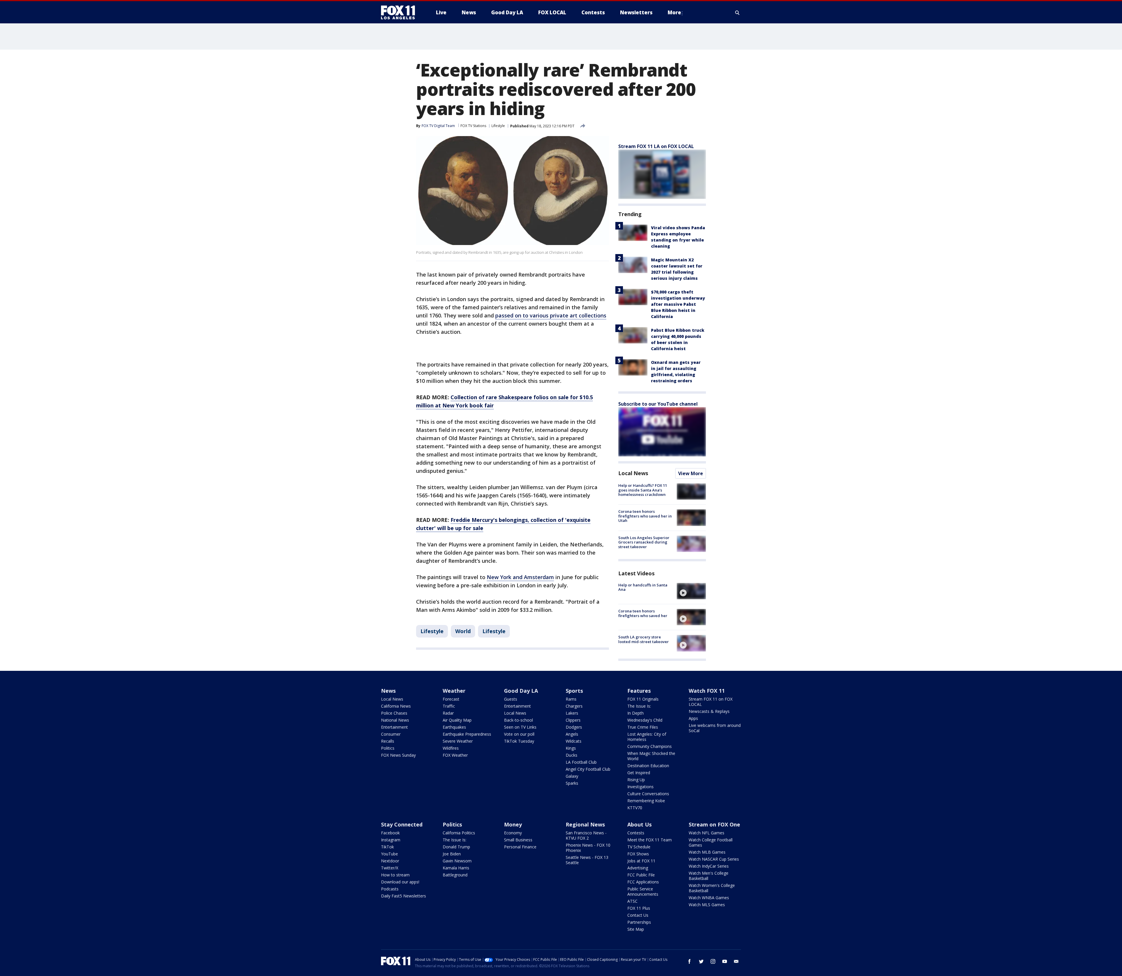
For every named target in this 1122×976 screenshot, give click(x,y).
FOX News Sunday (398, 755)
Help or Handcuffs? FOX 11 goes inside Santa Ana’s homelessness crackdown (642, 490)
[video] (691, 591)
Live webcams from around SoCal (715, 728)
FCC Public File (641, 875)
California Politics (459, 833)
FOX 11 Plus (638, 908)
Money (513, 824)
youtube (724, 961)
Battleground (455, 875)
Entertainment (394, 727)
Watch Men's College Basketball (708, 875)
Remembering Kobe (646, 800)
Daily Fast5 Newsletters (403, 896)
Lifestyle (498, 125)
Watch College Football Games (711, 842)
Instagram (390, 840)
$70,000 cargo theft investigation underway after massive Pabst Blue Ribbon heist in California (678, 304)
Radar (448, 713)
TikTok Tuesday (519, 741)
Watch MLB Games (707, 852)
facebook (689, 961)
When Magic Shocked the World (651, 756)
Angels (572, 734)
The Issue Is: (639, 706)
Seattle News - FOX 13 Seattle (587, 860)
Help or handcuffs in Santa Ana (642, 587)
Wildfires (451, 748)
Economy (513, 833)
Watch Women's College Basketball (712, 888)
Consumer (391, 734)
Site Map (635, 929)
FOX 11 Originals (643, 699)
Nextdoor (390, 861)
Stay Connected (402, 824)
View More (690, 473)
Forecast (451, 699)
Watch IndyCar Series (709, 866)
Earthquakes (454, 727)
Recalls (387, 741)
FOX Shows (638, 854)
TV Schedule (638, 847)
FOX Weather (455, 755)
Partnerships (639, 922)
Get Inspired (638, 772)
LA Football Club (581, 762)
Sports (574, 690)
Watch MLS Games (707, 904)
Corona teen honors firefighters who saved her (642, 613)
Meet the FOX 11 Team (649, 840)
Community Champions (649, 746)
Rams (571, 699)
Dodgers (574, 727)
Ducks (571, 755)
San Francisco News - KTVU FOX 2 (586, 835)
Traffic (449, 706)
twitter (701, 961)
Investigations (640, 786)
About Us (639, 824)
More (674, 12)
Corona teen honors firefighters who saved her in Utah (645, 516)
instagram (713, 961)
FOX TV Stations (473, 125)
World (463, 631)
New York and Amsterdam (520, 577)
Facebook (390, 833)
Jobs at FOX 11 (641, 861)
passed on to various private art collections (550, 315)
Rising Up (636, 779)
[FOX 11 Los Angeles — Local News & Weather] (400, 13)
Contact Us (637, 915)
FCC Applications (643, 882)
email (736, 961)
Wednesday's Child (644, 720)
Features (639, 690)
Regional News (585, 824)
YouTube (389, 854)
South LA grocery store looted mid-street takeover (643, 639)
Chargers (574, 706)
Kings (571, 748)
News (388, 690)
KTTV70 (634, 807)
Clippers (573, 720)
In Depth (635, 713)
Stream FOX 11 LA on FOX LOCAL (656, 146)
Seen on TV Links (520, 727)
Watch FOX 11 (707, 690)
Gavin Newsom (457, 861)
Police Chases (394, 713)
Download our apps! (400, 882)
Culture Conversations (648, 793)
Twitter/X (389, 868)
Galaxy (572, 776)
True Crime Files (642, 727)
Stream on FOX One (714, 824)
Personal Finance (520, 847)
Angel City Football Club (588, 769)
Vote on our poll (519, 734)
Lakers (572, 713)
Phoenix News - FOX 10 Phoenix (588, 847)
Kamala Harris (456, 868)
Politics (387, 748)
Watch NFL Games (706, 833)
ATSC (632, 901)
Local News (633, 473)
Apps (693, 718)
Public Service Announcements (642, 891)
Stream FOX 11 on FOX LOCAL (711, 701)
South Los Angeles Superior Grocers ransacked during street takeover (643, 542)
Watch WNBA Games (709, 897)
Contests (635, 833)
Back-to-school (518, 720)
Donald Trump (456, 847)
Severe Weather (458, 741)
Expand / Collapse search (737, 12)
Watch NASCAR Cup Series (714, 859)
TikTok (387, 847)
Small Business (518, 840)
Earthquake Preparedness (467, 734)
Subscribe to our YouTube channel (658, 404)
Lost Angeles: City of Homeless (646, 736)
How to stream (395, 875)
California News (396, 706)
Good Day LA (521, 690)
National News (395, 720)
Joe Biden (452, 854)
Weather (454, 690)
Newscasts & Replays (709, 711)
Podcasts (390, 889)
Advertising (637, 868)
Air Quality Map (457, 720)
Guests (510, 699)
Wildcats (573, 741)
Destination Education (648, 765)
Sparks (572, 783)
